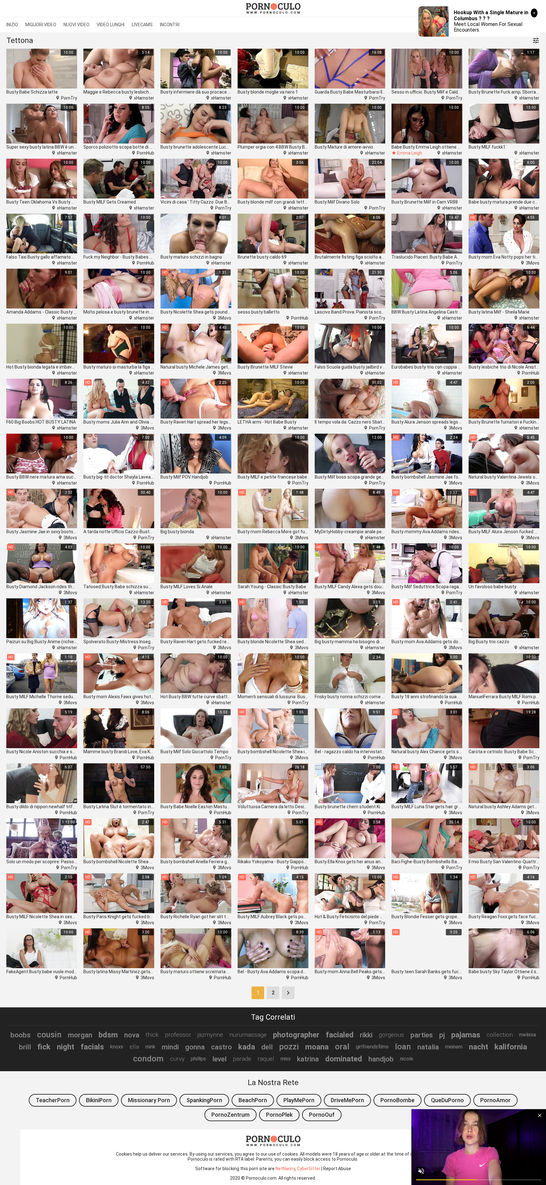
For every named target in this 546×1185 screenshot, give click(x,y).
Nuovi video (76, 24)
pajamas (465, 1034)
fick (44, 1046)
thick (152, 1034)
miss (286, 1059)
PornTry (69, 98)
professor (178, 1034)
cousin (49, 1034)
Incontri (169, 24)
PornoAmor (495, 1100)
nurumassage (248, 1034)
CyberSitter (308, 1168)
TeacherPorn (53, 1100)
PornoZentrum (230, 1114)
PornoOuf (322, 1114)
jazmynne (210, 1034)
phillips (198, 1059)
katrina (308, 1059)
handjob (381, 1059)
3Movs (532, 263)
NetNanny (285, 1168)
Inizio (12, 24)
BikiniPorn (99, 1100)
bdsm (108, 1034)
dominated (343, 1058)
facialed (340, 1034)
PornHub (145, 153)
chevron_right (288, 993)
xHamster (144, 98)
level (219, 1059)
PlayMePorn (298, 1100)
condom (148, 1058)
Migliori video (40, 24)
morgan (80, 1035)
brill (25, 1047)
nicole (406, 1059)
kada (246, 1046)
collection (500, 1034)
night (65, 1046)
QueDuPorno (447, 1100)
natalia (428, 1047)
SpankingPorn (204, 1100)
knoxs (116, 1047)
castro (221, 1047)
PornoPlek (279, 1114)
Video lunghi (110, 24)
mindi (170, 1047)
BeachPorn (253, 1100)
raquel (266, 1058)
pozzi (289, 1046)
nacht (478, 1046)
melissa (527, 1035)
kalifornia (510, 1046)
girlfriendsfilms (372, 1047)
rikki (366, 1035)
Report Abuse (337, 1168)
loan (403, 1046)
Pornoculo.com (261, 1178)
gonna (195, 1047)
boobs (20, 1035)
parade (242, 1058)
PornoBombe (397, 1100)
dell (267, 1047)
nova (131, 1035)
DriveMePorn (347, 1100)
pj (442, 1035)
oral (342, 1046)
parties (421, 1035)
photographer (296, 1034)
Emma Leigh (409, 153)
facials (92, 1046)
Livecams (142, 24)
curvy (177, 1058)
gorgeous (391, 1034)
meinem (454, 1047)
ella (134, 1046)
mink (150, 1047)
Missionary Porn (149, 1100)
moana (317, 1046)
